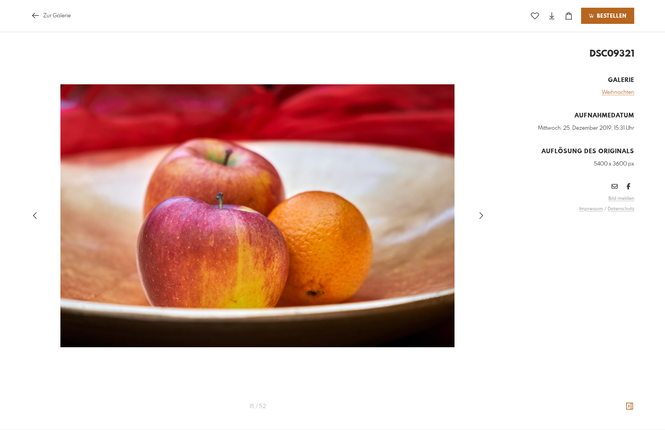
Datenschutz (621, 209)
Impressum (591, 209)
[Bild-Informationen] (629, 406)
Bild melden (621, 198)
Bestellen (611, 16)
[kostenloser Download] (551, 16)
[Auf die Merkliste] (535, 16)
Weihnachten (618, 92)
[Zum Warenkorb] (568, 16)
